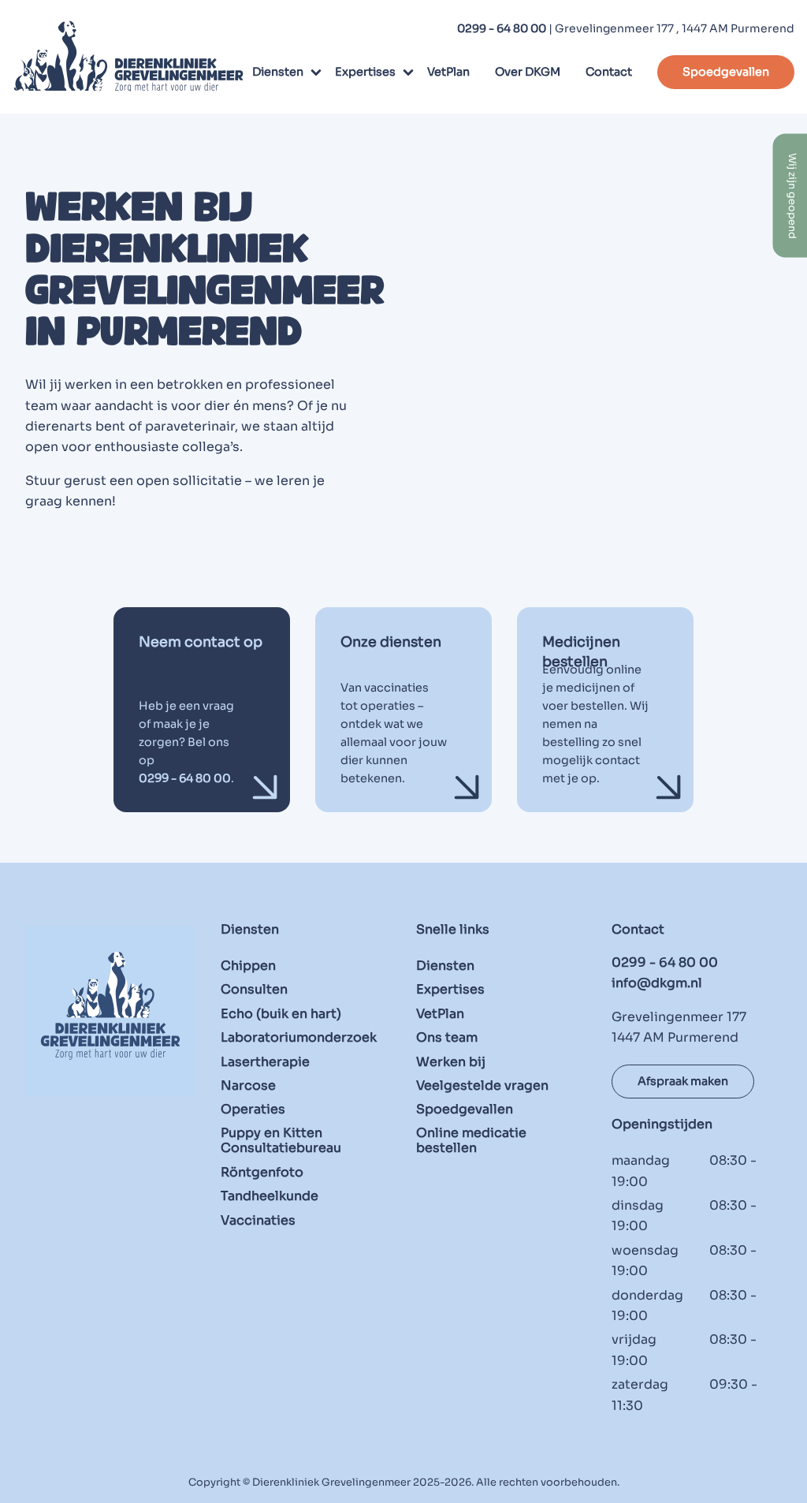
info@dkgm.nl (657, 983)
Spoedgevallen (725, 72)
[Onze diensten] (403, 709)
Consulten (254, 989)
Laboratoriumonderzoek (299, 1037)
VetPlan (448, 72)
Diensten (277, 72)
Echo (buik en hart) (281, 1013)
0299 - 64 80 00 (501, 28)
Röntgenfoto (262, 1172)
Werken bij (450, 1061)
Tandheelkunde (269, 1196)
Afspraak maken (683, 1081)
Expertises (365, 72)
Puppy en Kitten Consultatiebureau (281, 1140)
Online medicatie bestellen (471, 1140)
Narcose (248, 1085)
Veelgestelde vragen (482, 1085)
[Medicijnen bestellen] (605, 709)
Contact (609, 72)
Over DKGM (527, 72)
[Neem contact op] (201, 709)
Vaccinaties (258, 1220)
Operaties (253, 1109)
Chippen (248, 965)
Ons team (447, 1037)
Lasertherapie (265, 1061)
